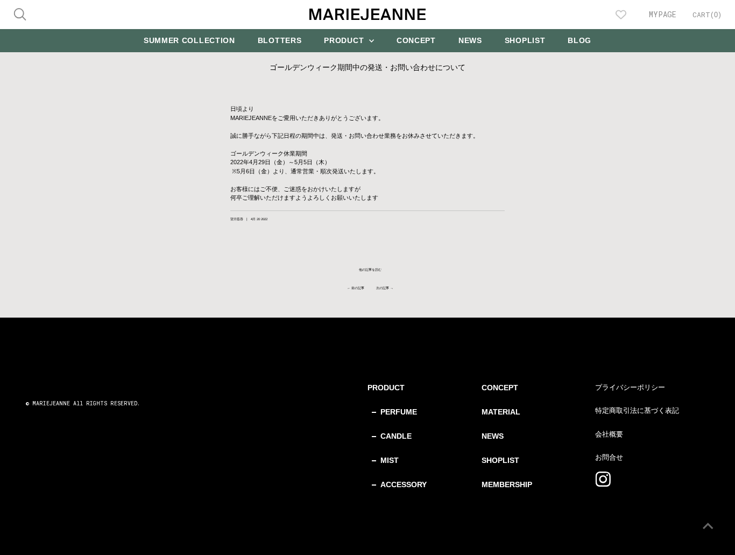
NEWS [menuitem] (470, 40)
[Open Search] (19, 14)
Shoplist (500, 460)
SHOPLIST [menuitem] (525, 40)
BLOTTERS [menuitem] (280, 40)
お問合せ (609, 457)
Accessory (403, 484)
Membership (507, 484)
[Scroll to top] (713, 533)
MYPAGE (662, 14)
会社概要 (609, 434)
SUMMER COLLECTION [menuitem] (189, 40)
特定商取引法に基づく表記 (637, 410)
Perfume (398, 412)
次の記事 (382, 288)
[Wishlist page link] (621, 14)
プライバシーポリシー (630, 387)
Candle (396, 436)
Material (501, 412)
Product (386, 387)
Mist (389, 460)
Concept (500, 387)
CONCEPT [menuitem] (416, 40)
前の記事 (357, 288)
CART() (707, 14)
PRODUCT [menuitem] (345, 40)
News (493, 436)
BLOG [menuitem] (579, 40)
